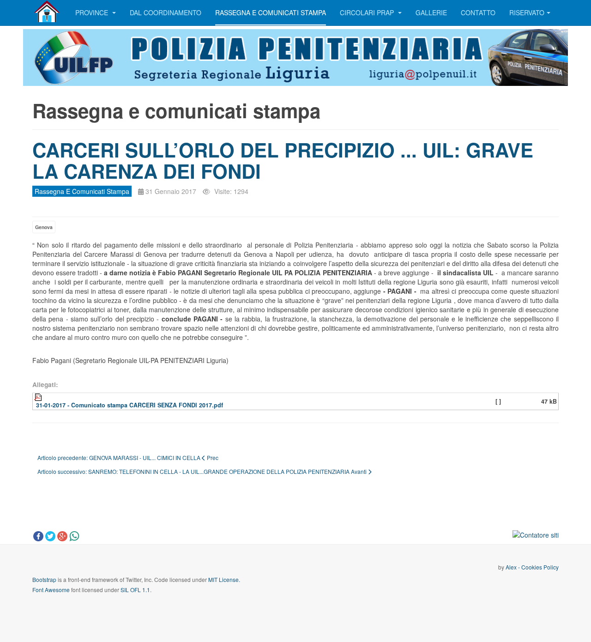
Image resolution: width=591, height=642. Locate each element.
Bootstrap (44, 579)
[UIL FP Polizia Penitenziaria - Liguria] (46, 11)
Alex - (513, 567)
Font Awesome (51, 590)
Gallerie (431, 12)
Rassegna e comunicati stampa (270, 12)
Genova (44, 227)
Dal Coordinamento (165, 12)
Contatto (478, 12)
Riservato (526, 12)
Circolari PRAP (368, 12)
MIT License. (224, 579)
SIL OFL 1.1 (135, 590)
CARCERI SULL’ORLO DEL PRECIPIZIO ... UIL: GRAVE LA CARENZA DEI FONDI (282, 160)
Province (92, 12)
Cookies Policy (540, 567)
